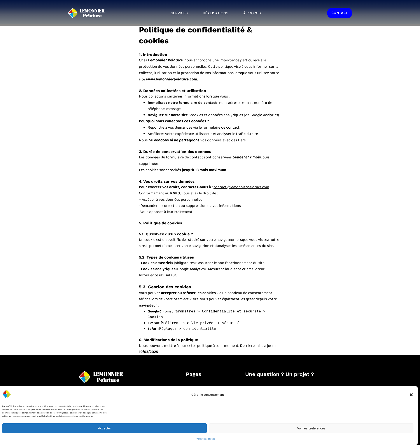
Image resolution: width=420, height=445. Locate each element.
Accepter (104, 428)
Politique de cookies (205, 439)
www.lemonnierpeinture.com (171, 79)
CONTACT (339, 13)
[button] (411, 395)
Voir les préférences (311, 428)
